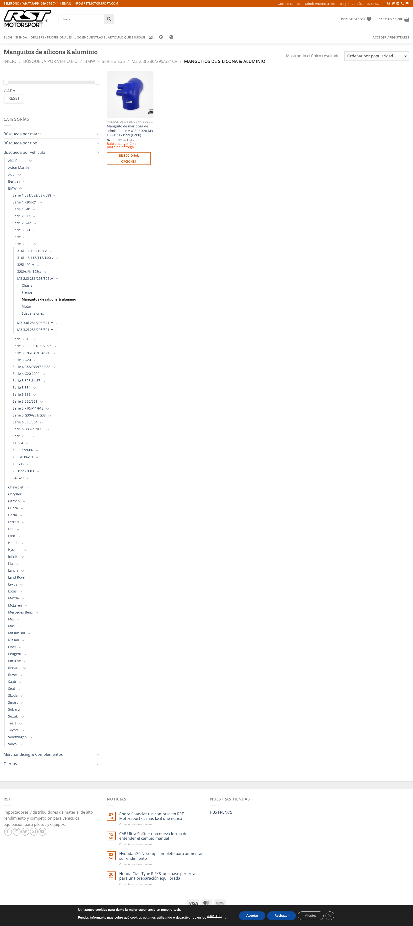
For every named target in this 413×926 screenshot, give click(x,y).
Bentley (14, 181)
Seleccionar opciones (129, 158)
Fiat (11, 528)
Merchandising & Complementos (33, 754)
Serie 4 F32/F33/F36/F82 (31, 366)
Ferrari (13, 522)
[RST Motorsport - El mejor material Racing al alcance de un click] (27, 19)
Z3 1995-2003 (23, 471)
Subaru (14, 709)
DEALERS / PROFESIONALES (51, 37)
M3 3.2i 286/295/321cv (35, 329)
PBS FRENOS (221, 812)
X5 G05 (18, 464)
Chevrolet (15, 487)
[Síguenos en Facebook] (384, 3)
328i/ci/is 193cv (29, 271)
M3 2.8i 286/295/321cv (154, 61)
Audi (12, 174)
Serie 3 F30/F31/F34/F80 (31, 353)
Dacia (12, 515)
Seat (11, 688)
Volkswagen (17, 737)
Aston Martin (18, 167)
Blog (343, 3)
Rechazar (281, 915)
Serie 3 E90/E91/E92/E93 (32, 346)
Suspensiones (33, 313)
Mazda (13, 598)
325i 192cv (25, 264)
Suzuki (13, 716)
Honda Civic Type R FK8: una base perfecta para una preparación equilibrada (157, 876)
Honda (13, 542)
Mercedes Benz (20, 612)
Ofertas (10, 763)
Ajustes (310, 915)
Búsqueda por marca (23, 134)
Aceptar (252, 915)
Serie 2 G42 (22, 223)
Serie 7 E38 (21, 436)
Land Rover (17, 577)
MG (11, 619)
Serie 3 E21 (21, 230)
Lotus (12, 591)
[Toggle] (98, 134)
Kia (10, 563)
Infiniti (13, 556)
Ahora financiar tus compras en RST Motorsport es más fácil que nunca (151, 816)
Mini (11, 626)
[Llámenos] (402, 3)
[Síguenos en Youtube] (407, 3)
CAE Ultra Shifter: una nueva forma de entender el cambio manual (153, 836)
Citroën (14, 501)
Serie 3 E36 (113, 61)
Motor (26, 306)
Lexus (12, 584)
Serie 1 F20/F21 (25, 202)
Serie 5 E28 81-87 (26, 380)
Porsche (14, 660)
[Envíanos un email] (398, 3)
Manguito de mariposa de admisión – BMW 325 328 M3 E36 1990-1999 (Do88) (130, 130)
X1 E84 (18, 443)
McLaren (15, 605)
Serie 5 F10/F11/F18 (28, 408)
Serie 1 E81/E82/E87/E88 (32, 195)
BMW (89, 61)
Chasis (27, 285)
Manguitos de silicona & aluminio (49, 299)
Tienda (21, 37)
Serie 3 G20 (22, 359)
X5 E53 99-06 (23, 450)
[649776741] (171, 37)
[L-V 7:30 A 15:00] (161, 37)
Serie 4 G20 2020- (27, 373)
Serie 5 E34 (21, 387)
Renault (14, 667)
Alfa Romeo (17, 160)
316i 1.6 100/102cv (32, 250)
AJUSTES (214, 916)
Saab (12, 681)
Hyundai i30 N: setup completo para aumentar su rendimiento (161, 855)
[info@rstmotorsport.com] (151, 37)
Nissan (13, 640)
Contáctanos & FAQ (365, 3)
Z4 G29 (18, 478)
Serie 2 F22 (21, 216)
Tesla (12, 723)
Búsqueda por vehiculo (50, 61)
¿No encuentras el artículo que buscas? (110, 37)
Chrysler (15, 494)
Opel (12, 647)
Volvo (12, 744)
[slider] (5, 82)
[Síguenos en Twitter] (393, 3)
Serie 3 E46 (21, 339)
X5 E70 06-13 (23, 457)
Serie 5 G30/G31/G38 (29, 415)
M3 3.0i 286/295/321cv (35, 322)
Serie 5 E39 (21, 394)
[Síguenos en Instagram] (388, 3)
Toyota (13, 730)
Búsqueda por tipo (20, 143)
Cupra (13, 508)
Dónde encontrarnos (320, 3)
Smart (13, 702)
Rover (12, 674)
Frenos (27, 292)
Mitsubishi (16, 633)
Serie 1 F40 (21, 209)
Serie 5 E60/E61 (25, 401)
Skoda (13, 695)
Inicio (10, 61)
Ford (11, 535)
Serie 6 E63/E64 (25, 422)
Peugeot (14, 654)
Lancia (13, 570)
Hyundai (15, 549)
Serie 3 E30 (21, 237)
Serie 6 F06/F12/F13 (28, 429)
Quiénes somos (289, 3)
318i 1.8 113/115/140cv (35, 257)
